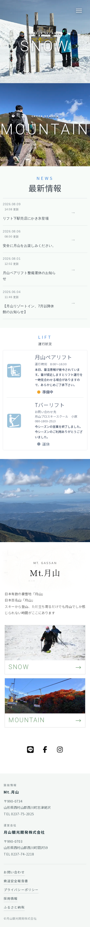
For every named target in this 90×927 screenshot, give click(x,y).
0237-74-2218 (22, 854)
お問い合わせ (14, 872)
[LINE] (30, 749)
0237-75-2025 (22, 813)
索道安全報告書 (16, 881)
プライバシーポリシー (21, 889)
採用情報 (11, 898)
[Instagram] (59, 749)
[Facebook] (45, 749)
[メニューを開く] (79, 10)
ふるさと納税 (14, 907)
